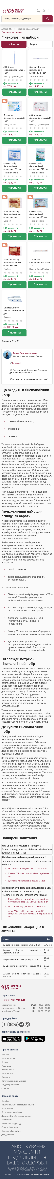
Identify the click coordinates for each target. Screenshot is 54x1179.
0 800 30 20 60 (13, 1000)
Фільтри (14, 44)
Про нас (5, 1054)
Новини (4, 1062)
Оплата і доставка (9, 1127)
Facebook (16, 363)
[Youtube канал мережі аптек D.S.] (16, 1024)
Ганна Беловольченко (25, 353)
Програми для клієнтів (11, 1112)
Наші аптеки (7, 1108)
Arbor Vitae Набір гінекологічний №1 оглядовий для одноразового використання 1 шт (30, 914)
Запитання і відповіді (11, 1123)
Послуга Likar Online (11, 1131)
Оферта (5, 1088)
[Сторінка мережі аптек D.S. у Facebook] (4, 1024)
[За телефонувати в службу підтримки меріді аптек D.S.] (38, 12)
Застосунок (6, 1120)
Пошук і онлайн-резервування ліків (17, 1105)
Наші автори (7, 1073)
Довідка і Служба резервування (16, 1116)
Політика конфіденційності (13, 1081)
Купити (16, 92)
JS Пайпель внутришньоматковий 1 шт (27, 906)
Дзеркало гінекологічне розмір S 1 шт (26, 880)
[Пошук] (47, 18)
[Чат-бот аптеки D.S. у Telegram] (21, 1024)
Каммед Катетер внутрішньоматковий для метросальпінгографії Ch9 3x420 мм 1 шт (28, 900)
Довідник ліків (7, 1135)
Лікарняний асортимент (28, 29)
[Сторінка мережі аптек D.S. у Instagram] (10, 1024)
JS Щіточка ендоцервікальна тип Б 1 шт (27, 868)
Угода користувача (10, 1084)
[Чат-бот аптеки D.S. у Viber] (27, 1024)
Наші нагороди (8, 1058)
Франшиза (6, 1066)
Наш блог (5, 1101)
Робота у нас (7, 1069)
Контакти (5, 1077)
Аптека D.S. (6, 29)
